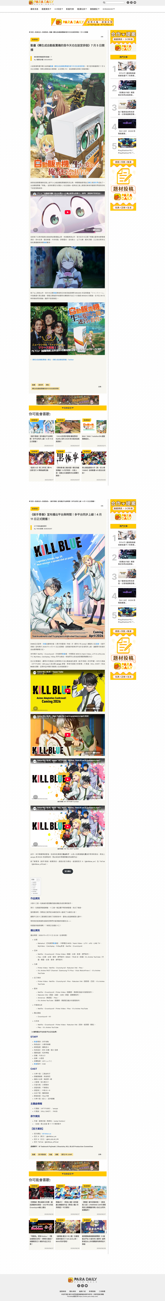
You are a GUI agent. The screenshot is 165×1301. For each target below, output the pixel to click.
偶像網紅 (94, 9)
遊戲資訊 (46, 9)
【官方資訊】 (35, 893)
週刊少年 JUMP (67, 1154)
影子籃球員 (42, 1154)
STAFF (34, 885)
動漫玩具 (81, 9)
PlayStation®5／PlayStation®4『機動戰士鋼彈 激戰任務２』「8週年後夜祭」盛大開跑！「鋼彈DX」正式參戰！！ (126, 151)
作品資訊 (34, 882)
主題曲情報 (35, 889)
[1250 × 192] (67, 404)
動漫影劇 (45, 32)
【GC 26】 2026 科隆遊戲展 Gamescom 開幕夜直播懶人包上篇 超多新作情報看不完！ (126, 132)
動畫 (51, 66)
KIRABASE (108, 9)
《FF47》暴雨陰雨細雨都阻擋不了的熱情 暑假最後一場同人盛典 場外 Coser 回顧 (126, 74)
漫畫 (97, 644)
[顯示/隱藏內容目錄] (37, 879)
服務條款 (63, 1291)
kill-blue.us (46, 1134)
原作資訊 (34, 891)
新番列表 (70, 9)
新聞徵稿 (92, 1291)
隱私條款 (72, 1291)
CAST (34, 887)
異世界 (95, 183)
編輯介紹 (82, 1291)
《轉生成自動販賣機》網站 (41, 360)
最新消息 (34, 9)
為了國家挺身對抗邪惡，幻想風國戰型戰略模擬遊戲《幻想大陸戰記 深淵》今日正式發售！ (126, 113)
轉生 (90, 183)
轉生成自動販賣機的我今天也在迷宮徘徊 (69, 66)
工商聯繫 (102, 1291)
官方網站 (68, 871)
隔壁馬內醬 (40, 59)
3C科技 (57, 9)
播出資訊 (34, 884)
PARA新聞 (40, 529)
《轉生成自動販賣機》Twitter (63, 360)
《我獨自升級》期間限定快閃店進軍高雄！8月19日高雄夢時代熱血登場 (127, 93)
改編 (44, 644)
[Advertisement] (82, 30)
